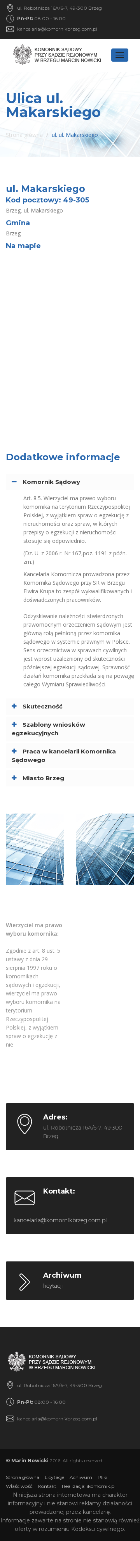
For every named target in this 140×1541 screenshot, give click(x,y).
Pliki (102, 1477)
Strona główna (24, 134)
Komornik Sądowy (51, 481)
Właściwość (19, 1486)
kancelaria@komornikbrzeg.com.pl (57, 29)
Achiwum (81, 1477)
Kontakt (47, 1486)
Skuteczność (43, 706)
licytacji (53, 1285)
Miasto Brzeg (43, 778)
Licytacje (54, 1477)
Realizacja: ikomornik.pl (89, 1486)
